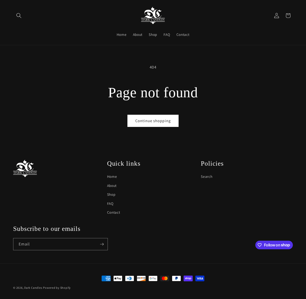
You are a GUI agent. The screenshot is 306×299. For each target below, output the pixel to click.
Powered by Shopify (57, 287)
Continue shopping (153, 120)
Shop (111, 194)
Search (206, 176)
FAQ (110, 203)
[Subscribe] (102, 244)
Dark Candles (33, 287)
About (112, 185)
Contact (113, 212)
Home (112, 176)
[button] (19, 15)
